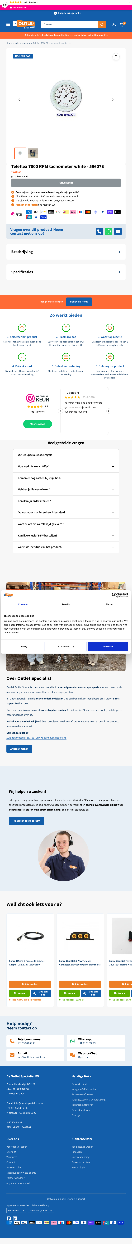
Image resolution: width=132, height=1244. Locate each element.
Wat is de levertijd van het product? (40, 547)
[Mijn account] (114, 24)
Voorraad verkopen (16, 1147)
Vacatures (11, 1157)
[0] (122, 25)
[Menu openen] (8, 24)
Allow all (108, 646)
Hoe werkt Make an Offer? (34, 466)
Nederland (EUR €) (38, 1210)
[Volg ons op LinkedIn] (15, 1218)
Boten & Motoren (81, 1110)
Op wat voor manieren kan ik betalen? (41, 512)
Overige (76, 1115)
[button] (19, 100)
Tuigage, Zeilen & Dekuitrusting (88, 1099)
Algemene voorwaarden (19, 1183)
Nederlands (13, 1210)
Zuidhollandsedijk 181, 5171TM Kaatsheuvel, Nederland (36, 737)
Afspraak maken (19, 749)
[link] (30, 960)
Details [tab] (66, 604)
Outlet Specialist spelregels (35, 455)
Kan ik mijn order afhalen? (34, 501)
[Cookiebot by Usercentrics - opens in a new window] (114, 595)
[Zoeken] (102, 24)
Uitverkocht (66, 183)
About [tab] (109, 604)
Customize (64, 646)
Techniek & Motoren (82, 1105)
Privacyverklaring (40, 1205)
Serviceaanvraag (81, 1157)
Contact (10, 1162)
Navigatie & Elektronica (84, 1089)
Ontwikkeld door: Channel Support (66, 1199)
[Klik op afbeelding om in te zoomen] (116, 56)
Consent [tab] (23, 604)
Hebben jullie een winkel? (34, 489)
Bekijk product (30, 984)
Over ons (11, 1152)
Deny (24, 646)
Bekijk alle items (79, 301)
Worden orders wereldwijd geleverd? (41, 524)
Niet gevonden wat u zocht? (21, 1173)
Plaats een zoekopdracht (26, 821)
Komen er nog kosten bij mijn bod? (39, 478)
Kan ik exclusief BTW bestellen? (37, 536)
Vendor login (78, 1167)
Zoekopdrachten (81, 1162)
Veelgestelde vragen (82, 1147)
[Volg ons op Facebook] (8, 1218)
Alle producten (22, 43)
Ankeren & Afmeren (82, 1094)
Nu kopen (19, 993)
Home (9, 43)
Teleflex (16, 172)
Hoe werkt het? (14, 1167)
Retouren (77, 1152)
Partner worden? (15, 1178)
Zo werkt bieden (80, 1084)
